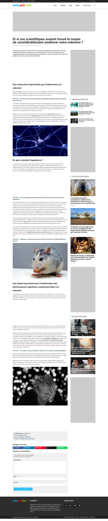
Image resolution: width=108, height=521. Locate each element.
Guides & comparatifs (31, 1)
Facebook (17, 447)
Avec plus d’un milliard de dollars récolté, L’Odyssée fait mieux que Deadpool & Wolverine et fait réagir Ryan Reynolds (82, 330)
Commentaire (17, 460)
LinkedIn (28, 447)
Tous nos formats (16, 1)
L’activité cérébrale (17, 91)
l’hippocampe (47, 103)
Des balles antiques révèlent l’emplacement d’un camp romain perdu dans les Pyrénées (87, 112)
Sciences (62, 5)
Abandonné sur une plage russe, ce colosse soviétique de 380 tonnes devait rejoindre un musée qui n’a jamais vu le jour (82, 229)
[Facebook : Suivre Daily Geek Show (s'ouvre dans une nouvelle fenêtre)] (90, 1)
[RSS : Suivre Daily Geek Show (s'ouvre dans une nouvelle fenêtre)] (93, 1)
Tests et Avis (23, 1)
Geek (70, 5)
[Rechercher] (94, 5)
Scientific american (22, 435)
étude (16, 107)
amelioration (27, 437)
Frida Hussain (19, 433)
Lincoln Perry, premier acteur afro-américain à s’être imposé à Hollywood (86, 120)
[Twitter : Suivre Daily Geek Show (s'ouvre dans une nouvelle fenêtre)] (79, 505)
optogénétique (27, 221)
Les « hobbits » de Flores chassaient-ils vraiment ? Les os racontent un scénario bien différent (43, 350)
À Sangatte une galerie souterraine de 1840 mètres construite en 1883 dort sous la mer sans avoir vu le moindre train (83, 200)
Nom (15, 476)
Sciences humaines (30, 438)
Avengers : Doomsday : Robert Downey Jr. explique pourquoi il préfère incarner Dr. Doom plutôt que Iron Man (83, 350)
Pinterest (39, 447)
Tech (55, 5)
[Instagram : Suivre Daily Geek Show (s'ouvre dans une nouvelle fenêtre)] (91, 1)
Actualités (22, 438)
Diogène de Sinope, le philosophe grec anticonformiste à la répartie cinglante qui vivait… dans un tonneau (83, 258)
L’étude (14, 114)
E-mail (16, 482)
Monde (77, 5)
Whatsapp (61, 447)
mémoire (22, 437)
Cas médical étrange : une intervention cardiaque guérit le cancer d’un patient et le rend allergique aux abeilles (86, 104)
